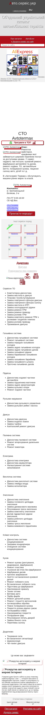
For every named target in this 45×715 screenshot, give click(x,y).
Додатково (23, 262)
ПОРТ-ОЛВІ (30, 245)
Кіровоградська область (21, 79)
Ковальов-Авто (14, 245)
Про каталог (16, 39)
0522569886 (12, 205)
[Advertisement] (22, 106)
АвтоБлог (30, 39)
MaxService (14, 233)
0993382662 (12, 207)
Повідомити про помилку (22, 270)
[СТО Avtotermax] (11, 147)
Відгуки (22, 266)
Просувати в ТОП (22, 142)
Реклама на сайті (32, 708)
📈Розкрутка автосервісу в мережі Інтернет (18, 671)
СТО (9, 79)
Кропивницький (6, 80)
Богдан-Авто (30, 233)
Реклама (41, 77)
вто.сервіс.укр (22, 3)
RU (30, 10)
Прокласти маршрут (21, 213)
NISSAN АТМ (30, 257)
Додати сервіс (11, 712)
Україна (3, 79)
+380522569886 (19, 11)
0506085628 (12, 210)
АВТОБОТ (14, 257)
